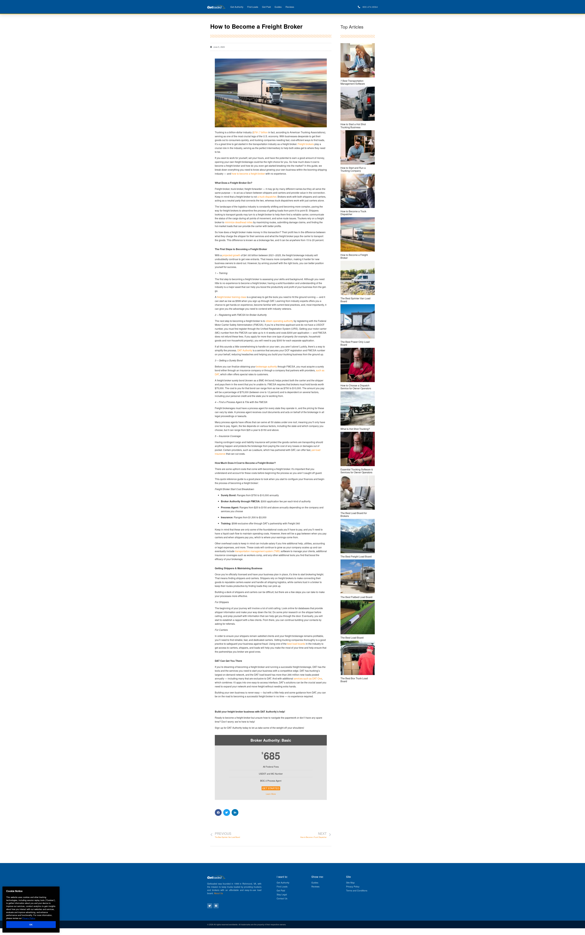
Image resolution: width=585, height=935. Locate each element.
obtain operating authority (279, 321)
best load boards (296, 643)
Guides (278, 6)
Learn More (271, 793)
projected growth (231, 255)
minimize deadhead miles (239, 222)
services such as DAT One (308, 678)
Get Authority (236, 6)
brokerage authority (266, 366)
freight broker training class (231, 297)
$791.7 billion (260, 132)
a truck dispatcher (266, 196)
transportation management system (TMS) (257, 551)
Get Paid (266, 6)
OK (30, 924)
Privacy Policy (28, 918)
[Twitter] (209, 905)
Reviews (289, 6)
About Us (218, 893)
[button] (218, 812)
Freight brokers (306, 144)
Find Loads (252, 6)
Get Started (270, 788)
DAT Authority (244, 350)
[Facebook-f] (216, 905)
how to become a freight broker (248, 173)
